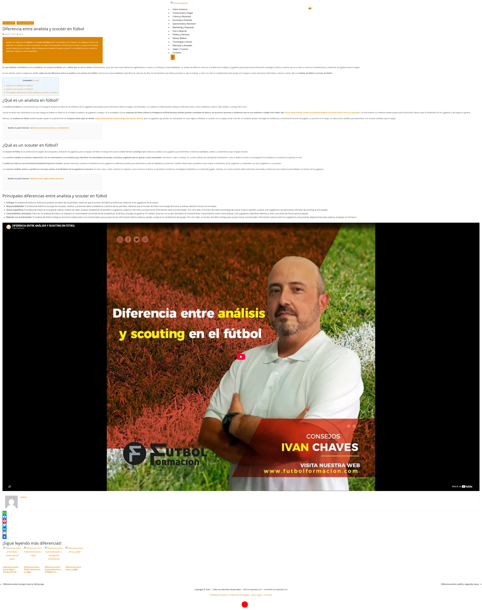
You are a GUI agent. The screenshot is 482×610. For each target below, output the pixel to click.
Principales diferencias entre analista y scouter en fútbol (30, 92)
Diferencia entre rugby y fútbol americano (47, 178)
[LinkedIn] (241, 529)
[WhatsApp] (241, 513)
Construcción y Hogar (183, 13)
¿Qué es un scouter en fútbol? (18, 89)
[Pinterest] (241, 521)
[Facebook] (241, 517)
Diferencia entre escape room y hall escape (23, 584)
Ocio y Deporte (9, 23)
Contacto (268, 595)
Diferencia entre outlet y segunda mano (460, 584)
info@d (267, 589)
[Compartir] (241, 537)
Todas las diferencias (25, 23)
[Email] (241, 533)
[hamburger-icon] (310, 8)
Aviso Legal (256, 595)
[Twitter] (241, 525)
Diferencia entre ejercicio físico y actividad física (49, 128)
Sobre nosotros (180, 9)
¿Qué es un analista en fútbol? (18, 85)
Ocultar (35, 80)
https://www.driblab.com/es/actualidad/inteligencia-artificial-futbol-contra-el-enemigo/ (322, 112)
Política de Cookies (218, 595)
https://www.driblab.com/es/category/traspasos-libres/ (118, 118)
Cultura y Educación (182, 16)
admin (21, 34)
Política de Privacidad (239, 595)
